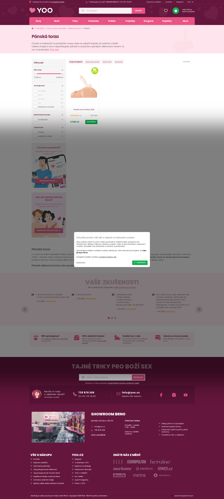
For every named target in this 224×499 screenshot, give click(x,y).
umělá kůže (50, 119)
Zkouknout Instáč (48, 181)
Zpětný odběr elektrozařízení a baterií (48, 483)
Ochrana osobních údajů (43, 480)
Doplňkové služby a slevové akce (46, 476)
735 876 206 (86, 392)
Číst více (54, 49)
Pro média (79, 476)
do (62, 74)
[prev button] (25, 309)
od (35, 74)
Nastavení (80, 262)
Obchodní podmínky (41, 466)
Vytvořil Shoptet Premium (183, 496)
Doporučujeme (76, 62)
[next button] (199, 309)
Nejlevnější (107, 62)
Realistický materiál (50, 107)
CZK (189, 2)
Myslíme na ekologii (83, 466)
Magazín (180, 2)
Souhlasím (141, 262)
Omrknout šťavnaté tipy (47, 230)
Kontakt (169, 2)
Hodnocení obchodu (83, 470)
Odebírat (138, 377)
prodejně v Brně (57, 2)
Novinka (50, 99)
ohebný (50, 132)
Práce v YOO (80, 483)
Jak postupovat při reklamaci (45, 470)
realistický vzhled (50, 136)
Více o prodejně (98, 435)
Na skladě (50, 91)
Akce (50, 95)
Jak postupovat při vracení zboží (46, 473)
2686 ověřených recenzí (125, 287)
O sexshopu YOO (82, 463)
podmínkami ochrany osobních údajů (123, 383)
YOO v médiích (81, 473)
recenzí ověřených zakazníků (56, 339)
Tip (50, 103)
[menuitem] (38, 21)
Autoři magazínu (81, 480)
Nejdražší (119, 62)
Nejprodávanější (92, 62)
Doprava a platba (154, 2)
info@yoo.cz (131, 392)
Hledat (138, 10)
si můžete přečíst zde (107, 257)
